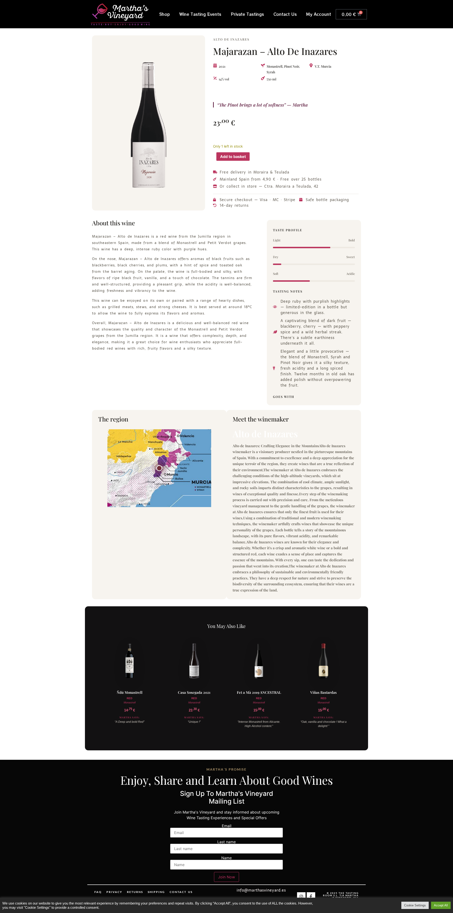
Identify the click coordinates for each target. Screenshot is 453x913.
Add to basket (233, 156)
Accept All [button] (441, 905)
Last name (226, 842)
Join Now (226, 877)
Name (226, 858)
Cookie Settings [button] (415, 905)
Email (226, 826)
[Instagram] (301, 896)
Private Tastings (247, 14)
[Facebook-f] (311, 896)
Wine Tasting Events (200, 14)
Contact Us (285, 14)
